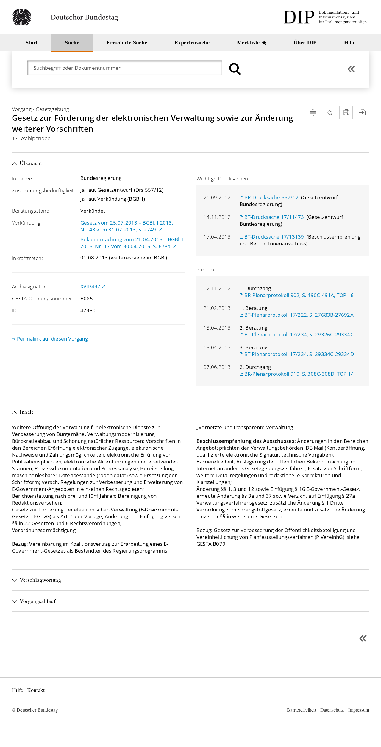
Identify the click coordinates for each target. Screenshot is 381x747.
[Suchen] (234, 69)
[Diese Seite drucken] (346, 112)
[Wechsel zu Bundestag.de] (67, 17)
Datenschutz (332, 709)
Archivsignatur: (29, 286)
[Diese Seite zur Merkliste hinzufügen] (329, 112)
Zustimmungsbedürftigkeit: (43, 190)
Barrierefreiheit (301, 709)
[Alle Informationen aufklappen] (313, 112)
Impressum (358, 709)
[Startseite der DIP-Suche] (326, 17)
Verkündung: (27, 222)
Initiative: (22, 178)
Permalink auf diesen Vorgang (52, 338)
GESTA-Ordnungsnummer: (43, 298)
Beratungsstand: (31, 210)
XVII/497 (90, 286)
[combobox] (127, 68)
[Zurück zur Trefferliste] (351, 69)
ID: (15, 310)
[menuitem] (31, 42)
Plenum (205, 269)
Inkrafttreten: (27, 258)
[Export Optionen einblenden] (362, 112)
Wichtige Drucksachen (222, 178)
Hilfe (17, 690)
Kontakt (36, 690)
